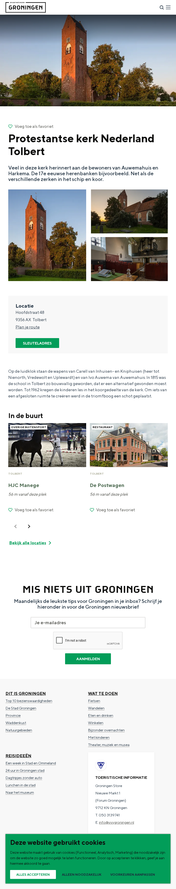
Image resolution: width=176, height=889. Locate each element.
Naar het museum (20, 792)
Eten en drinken (100, 715)
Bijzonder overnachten (106, 730)
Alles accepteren (33, 874)
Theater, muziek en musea (108, 745)
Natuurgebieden (19, 730)
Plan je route (28, 327)
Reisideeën (18, 755)
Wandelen (96, 708)
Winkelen (95, 723)
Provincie (13, 715)
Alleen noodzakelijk (82, 874)
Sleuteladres (37, 343)
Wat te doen (103, 693)
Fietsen (94, 701)
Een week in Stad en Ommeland (31, 763)
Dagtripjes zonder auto (24, 778)
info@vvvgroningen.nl (116, 822)
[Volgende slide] (29, 526)
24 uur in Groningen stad (25, 770)
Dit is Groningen (26, 693)
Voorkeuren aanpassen (132, 874)
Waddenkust (16, 723)
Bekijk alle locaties (27, 542)
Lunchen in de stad (21, 785)
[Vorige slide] (15, 526)
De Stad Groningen (21, 708)
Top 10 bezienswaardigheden (29, 701)
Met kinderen (99, 737)
